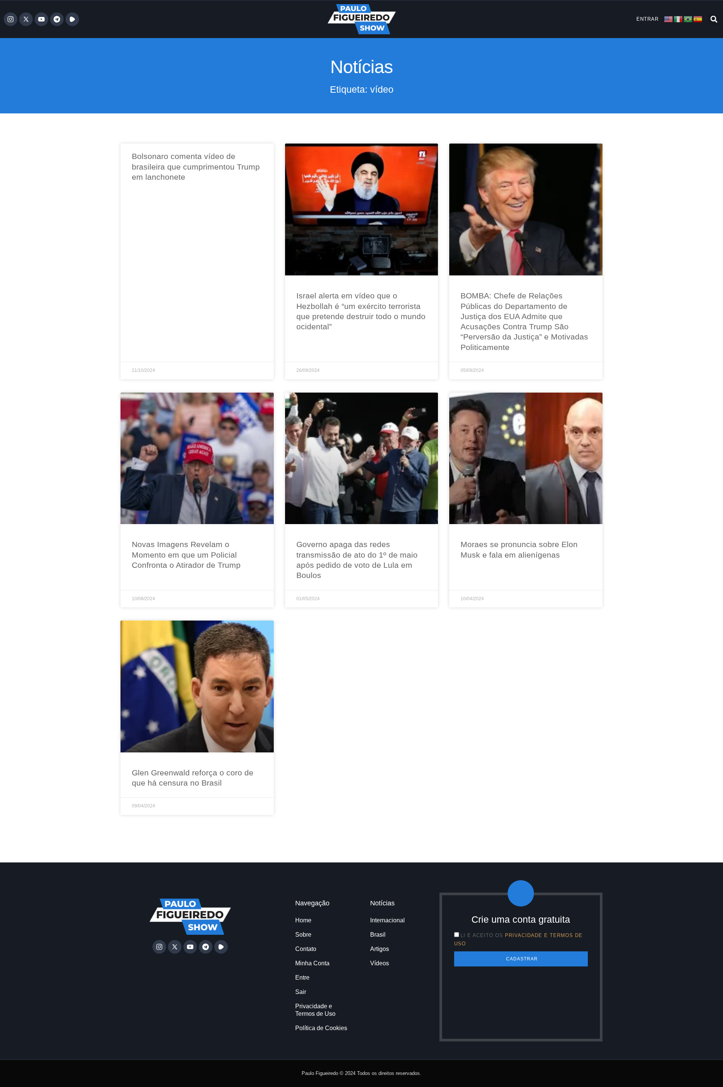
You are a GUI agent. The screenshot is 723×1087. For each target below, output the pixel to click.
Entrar (647, 19)
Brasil (378, 934)
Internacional (387, 920)
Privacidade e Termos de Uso (315, 1010)
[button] (713, 19)
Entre (302, 977)
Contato (305, 949)
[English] (669, 18)
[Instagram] (10, 19)
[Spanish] (698, 18)
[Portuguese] (688, 18)
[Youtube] (41, 19)
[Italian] (678, 18)
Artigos (379, 949)
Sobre (303, 934)
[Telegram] (57, 19)
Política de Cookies (321, 1028)
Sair (300, 992)
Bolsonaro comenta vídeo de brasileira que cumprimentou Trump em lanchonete (196, 166)
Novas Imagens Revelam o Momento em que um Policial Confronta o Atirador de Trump (186, 554)
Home (303, 920)
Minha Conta (312, 963)
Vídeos (379, 963)
